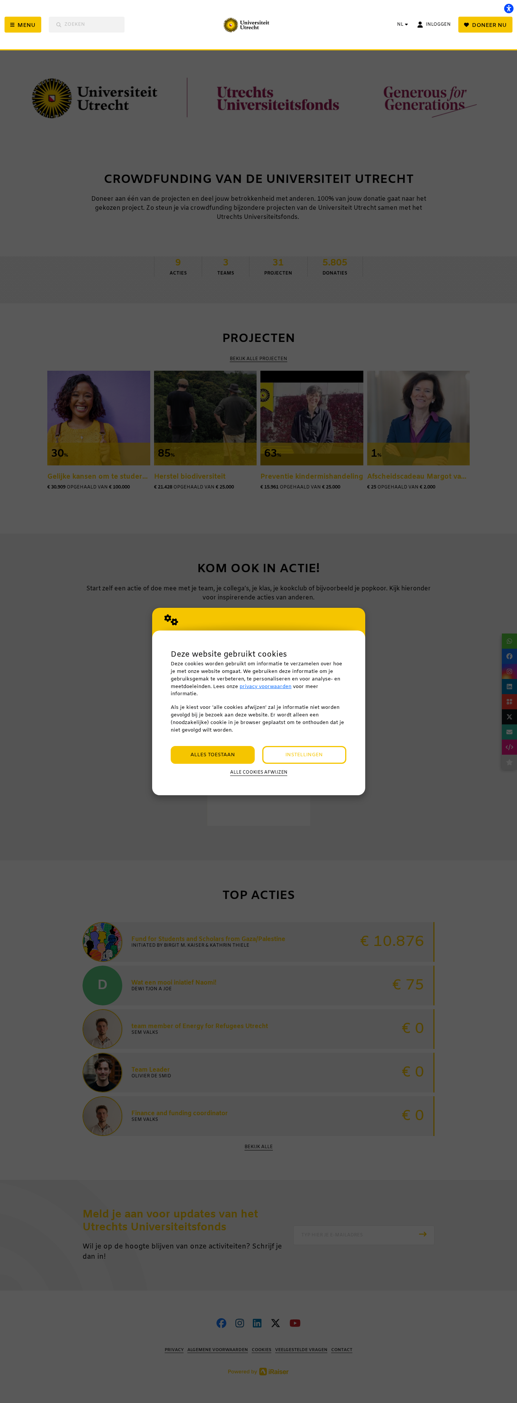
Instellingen (304, 755)
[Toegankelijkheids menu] (508, 8)
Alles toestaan (212, 755)
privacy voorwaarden (265, 687)
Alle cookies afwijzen (258, 772)
